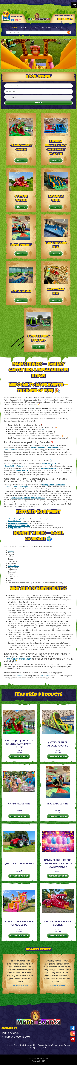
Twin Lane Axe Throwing (20, 497)
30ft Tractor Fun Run (19, 863)
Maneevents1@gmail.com (18, 659)
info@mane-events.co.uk (66, 22)
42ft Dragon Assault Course (57, 923)
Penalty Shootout (38, 497)
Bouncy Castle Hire (38, 448)
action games (25, 487)
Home (14, 27)
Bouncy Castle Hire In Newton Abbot (22, 1045)
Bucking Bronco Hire (48, 468)
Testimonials (46, 27)
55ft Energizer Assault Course (58, 744)
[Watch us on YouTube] (20, 20)
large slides (60, 485)
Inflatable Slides (11, 450)
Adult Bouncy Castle (49, 464)
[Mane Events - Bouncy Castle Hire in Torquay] (38, 16)
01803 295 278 (65, 19)
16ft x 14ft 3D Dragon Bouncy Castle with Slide (19, 744)
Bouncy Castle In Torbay (48, 1045)
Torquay (20, 676)
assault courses (11, 487)
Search (68, 32)
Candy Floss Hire (53, 448)
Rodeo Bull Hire (57, 803)
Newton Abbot (13, 565)
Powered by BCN (38, 1061)
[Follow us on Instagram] (16, 20)
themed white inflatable (14, 466)
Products (24, 27)
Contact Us (60, 27)
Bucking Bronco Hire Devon (18, 525)
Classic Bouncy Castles (17, 519)
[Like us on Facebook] (12, 20)
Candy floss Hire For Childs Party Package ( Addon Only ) (58, 863)
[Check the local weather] (6, 15)
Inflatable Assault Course (18, 523)
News (35, 27)
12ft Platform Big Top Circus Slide (19, 923)
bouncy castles (48, 485)
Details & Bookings (19, 756)
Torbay (19, 546)
